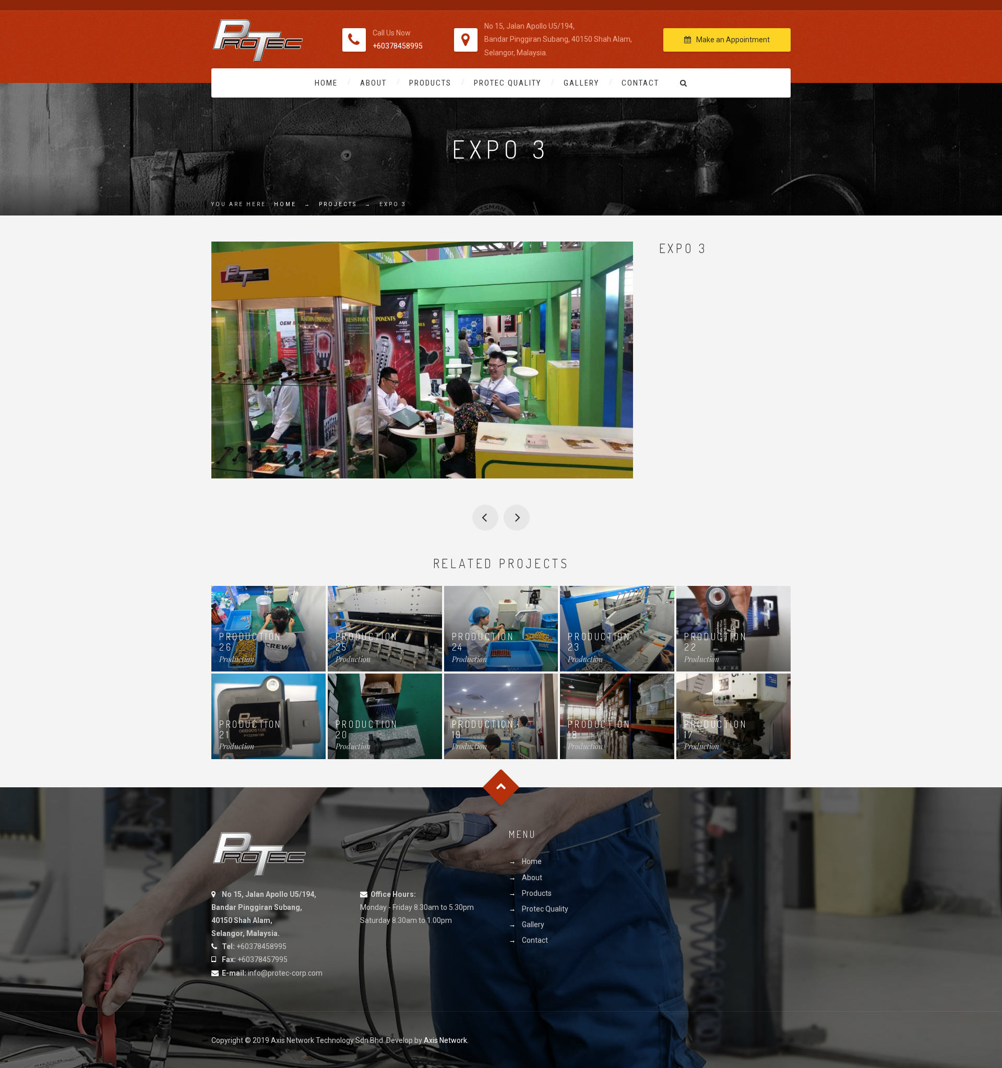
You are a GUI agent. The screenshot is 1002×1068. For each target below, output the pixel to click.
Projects (338, 204)
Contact (640, 83)
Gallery (581, 83)
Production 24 (483, 642)
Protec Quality (507, 83)
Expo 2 (485, 518)
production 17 (715, 729)
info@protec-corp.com (285, 973)
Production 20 (367, 729)
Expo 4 (517, 518)
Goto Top (501, 787)
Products (430, 83)
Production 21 (250, 729)
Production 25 (367, 642)
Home (326, 83)
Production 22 (715, 642)
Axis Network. (446, 1040)
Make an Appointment (733, 39)
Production (236, 659)
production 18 (599, 729)
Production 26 (250, 642)
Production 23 (599, 642)
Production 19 (483, 729)
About (373, 83)
